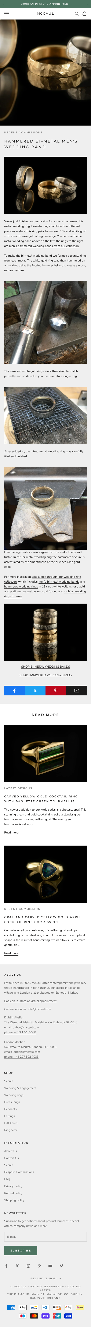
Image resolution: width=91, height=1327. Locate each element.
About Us (10, 1151)
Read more (11, 833)
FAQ (7, 1179)
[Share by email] (76, 690)
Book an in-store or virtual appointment (30, 1001)
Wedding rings (13, 1095)
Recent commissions (23, 132)
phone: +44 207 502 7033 (21, 1057)
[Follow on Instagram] (28, 1266)
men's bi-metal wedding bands (59, 582)
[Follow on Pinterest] (39, 1266)
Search (8, 1081)
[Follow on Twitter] (17, 1266)
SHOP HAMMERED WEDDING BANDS (45, 675)
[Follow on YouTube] (50, 1266)
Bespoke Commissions (19, 1172)
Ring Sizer (10, 1130)
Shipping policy (14, 1200)
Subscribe (20, 1250)
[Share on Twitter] (35, 690)
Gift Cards (11, 1123)
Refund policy (13, 1193)
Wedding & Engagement (20, 1088)
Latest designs (18, 788)
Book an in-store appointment (45, 3)
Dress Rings (12, 1102)
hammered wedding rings (21, 586)
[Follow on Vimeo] (61, 1266)
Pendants (10, 1109)
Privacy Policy (13, 1186)
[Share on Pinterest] (56, 690)
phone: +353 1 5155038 (20, 1032)
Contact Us (11, 1158)
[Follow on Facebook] (6, 1266)
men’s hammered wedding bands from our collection (44, 246)
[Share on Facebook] (14, 690)
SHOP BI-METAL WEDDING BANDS (45, 667)
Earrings (9, 1116)
